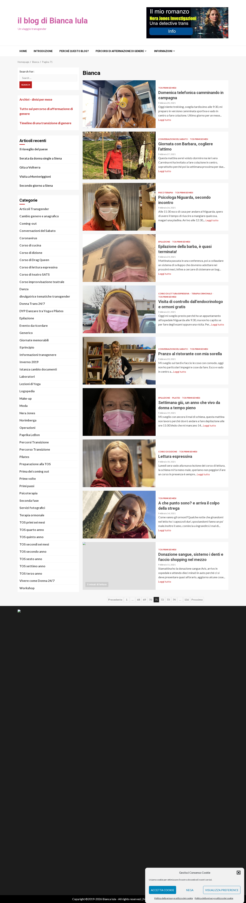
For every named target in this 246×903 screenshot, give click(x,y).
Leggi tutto (164, 119)
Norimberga (27, 420)
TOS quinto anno (31, 537)
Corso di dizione (167, 452)
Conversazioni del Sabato (173, 139)
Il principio (26, 347)
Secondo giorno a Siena (36, 185)
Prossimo (197, 599)
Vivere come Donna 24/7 (37, 581)
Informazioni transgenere (37, 355)
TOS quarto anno (31, 530)
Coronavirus (28, 238)
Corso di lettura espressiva (174, 294)
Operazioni (27, 428)
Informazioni (163, 51)
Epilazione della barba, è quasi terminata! (119, 258)
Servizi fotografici (32, 508)
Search (25, 84)
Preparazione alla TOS (35, 464)
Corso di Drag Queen (34, 260)
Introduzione (43, 51)
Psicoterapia (165, 193)
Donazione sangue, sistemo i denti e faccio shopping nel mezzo (119, 566)
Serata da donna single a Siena (40, 158)
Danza (23, 289)
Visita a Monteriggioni (35, 176)
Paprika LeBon (29, 435)
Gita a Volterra (29, 167)
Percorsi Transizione (34, 442)
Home (23, 51)
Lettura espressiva (119, 463)
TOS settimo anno (32, 566)
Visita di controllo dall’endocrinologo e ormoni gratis (119, 309)
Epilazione (164, 242)
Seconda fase (29, 500)
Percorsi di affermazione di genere (120, 51)
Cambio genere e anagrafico (39, 216)
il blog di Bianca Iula (53, 20)
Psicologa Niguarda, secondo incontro (119, 207)
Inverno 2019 (29, 362)
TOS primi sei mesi (167, 88)
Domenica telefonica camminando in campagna (119, 104)
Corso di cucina (30, 245)
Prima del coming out (34, 471)
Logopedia (27, 391)
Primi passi (26, 486)
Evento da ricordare (33, 325)
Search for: (26, 71)
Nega (189, 890)
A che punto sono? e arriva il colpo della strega (119, 514)
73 (168, 599)
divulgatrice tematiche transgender (44, 296)
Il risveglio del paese (33, 149)
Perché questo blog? (74, 51)
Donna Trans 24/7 (32, 304)
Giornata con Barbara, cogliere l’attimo (119, 155)
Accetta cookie (162, 890)
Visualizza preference (221, 890)
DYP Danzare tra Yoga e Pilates (41, 311)
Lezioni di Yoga (30, 384)
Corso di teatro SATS (34, 274)
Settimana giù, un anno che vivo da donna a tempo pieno (119, 412)
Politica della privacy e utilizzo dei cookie (173, 898)
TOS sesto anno (30, 559)
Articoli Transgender (34, 209)
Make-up (25, 398)
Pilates (176, 398)
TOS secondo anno (32, 551)
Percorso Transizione (34, 449)
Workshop (27, 588)
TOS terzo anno (30, 573)
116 (186, 599)
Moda (23, 406)
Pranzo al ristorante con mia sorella (119, 361)
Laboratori (27, 376)
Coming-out (28, 223)
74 (174, 599)
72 (162, 599)
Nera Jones (27, 413)
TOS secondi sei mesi (34, 544)
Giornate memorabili (34, 340)
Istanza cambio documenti (38, 369)
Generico (26, 333)
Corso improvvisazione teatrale (41, 282)
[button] (238, 872)
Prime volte (27, 478)
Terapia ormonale (201, 294)
